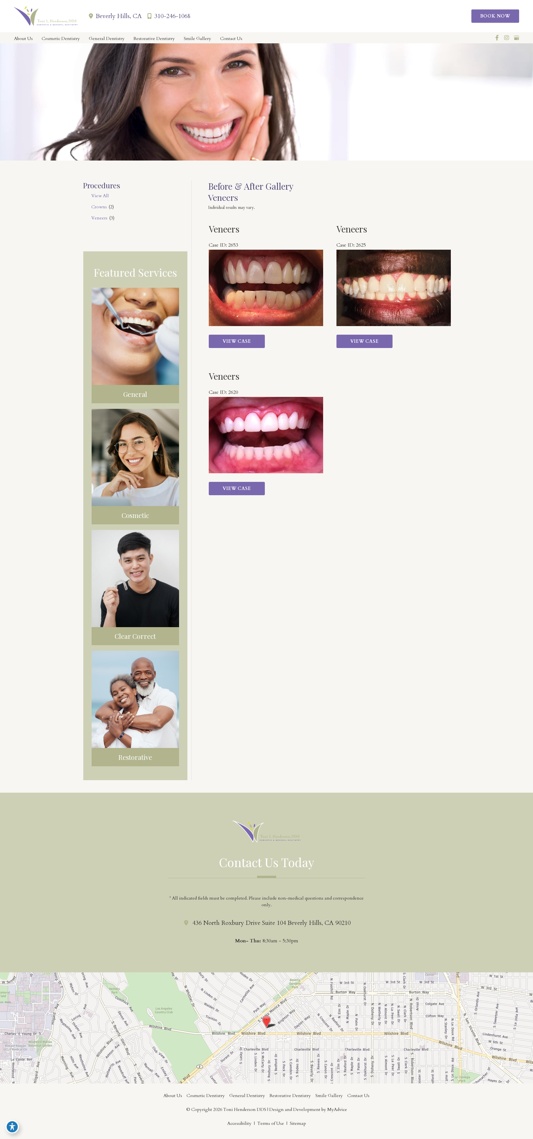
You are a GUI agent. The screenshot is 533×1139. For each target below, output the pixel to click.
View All (100, 196)
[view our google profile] (516, 38)
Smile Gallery (329, 1096)
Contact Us (358, 1096)
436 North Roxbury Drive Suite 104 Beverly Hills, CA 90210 (271, 923)
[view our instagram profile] (506, 38)
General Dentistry (247, 1096)
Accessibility (239, 1123)
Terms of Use (270, 1123)
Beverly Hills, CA (119, 16)
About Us (173, 1096)
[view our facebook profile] (497, 38)
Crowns (99, 207)
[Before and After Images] (267, 324)
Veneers (99, 218)
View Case (237, 341)
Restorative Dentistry (290, 1096)
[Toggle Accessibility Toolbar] (12, 1126)
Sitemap (298, 1123)
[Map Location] (266, 1027)
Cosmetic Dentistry (206, 1096)
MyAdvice (336, 1110)
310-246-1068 (172, 16)
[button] (497, 16)
